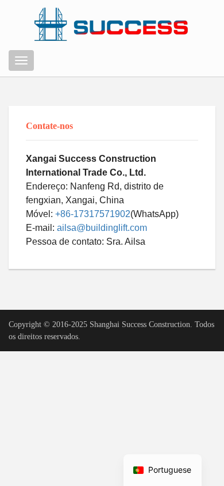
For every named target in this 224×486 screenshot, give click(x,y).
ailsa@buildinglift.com (102, 228)
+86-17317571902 (92, 214)
